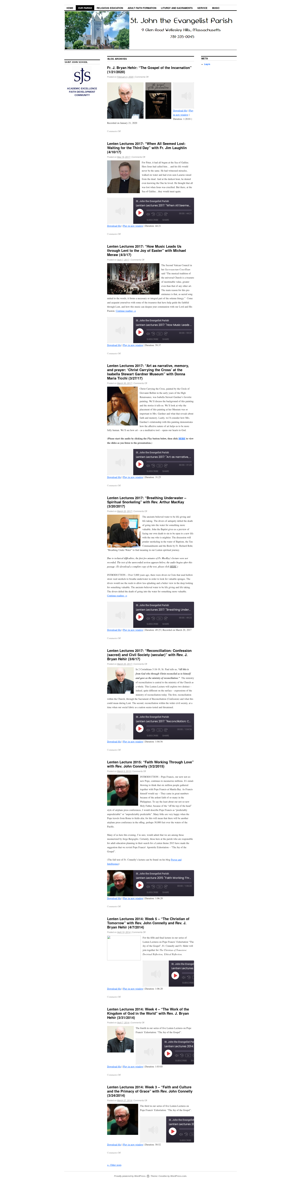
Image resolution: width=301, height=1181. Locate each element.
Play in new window (133, 225)
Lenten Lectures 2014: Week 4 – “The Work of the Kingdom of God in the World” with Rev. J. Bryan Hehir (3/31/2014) (148, 1013)
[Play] (140, 212)
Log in (207, 64)
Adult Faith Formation (142, 8)
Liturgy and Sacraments (177, 8)
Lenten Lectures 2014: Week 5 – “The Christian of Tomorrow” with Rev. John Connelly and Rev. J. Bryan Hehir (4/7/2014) (148, 923)
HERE (182, 438)
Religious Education (110, 8)
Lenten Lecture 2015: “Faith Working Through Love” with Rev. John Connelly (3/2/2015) (150, 764)
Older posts (114, 1165)
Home (70, 8)
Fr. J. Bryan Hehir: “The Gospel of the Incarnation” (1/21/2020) (149, 69)
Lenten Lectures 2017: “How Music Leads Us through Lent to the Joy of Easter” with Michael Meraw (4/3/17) (146, 250)
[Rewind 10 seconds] (153, 214)
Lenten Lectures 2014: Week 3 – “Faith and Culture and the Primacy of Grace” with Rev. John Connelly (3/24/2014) (149, 1091)
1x (159, 214)
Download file (180, 110)
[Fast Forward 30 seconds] (166, 214)
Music (215, 8)
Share (165, 219)
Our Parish (85, 8)
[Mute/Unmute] (148, 214)
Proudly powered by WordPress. (130, 1176)
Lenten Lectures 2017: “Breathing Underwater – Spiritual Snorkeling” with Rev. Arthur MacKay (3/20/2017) (146, 502)
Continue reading (126, 310)
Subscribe (152, 219)
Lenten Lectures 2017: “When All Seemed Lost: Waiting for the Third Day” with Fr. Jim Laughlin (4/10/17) (147, 147)
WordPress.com (178, 1176)
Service (202, 8)
